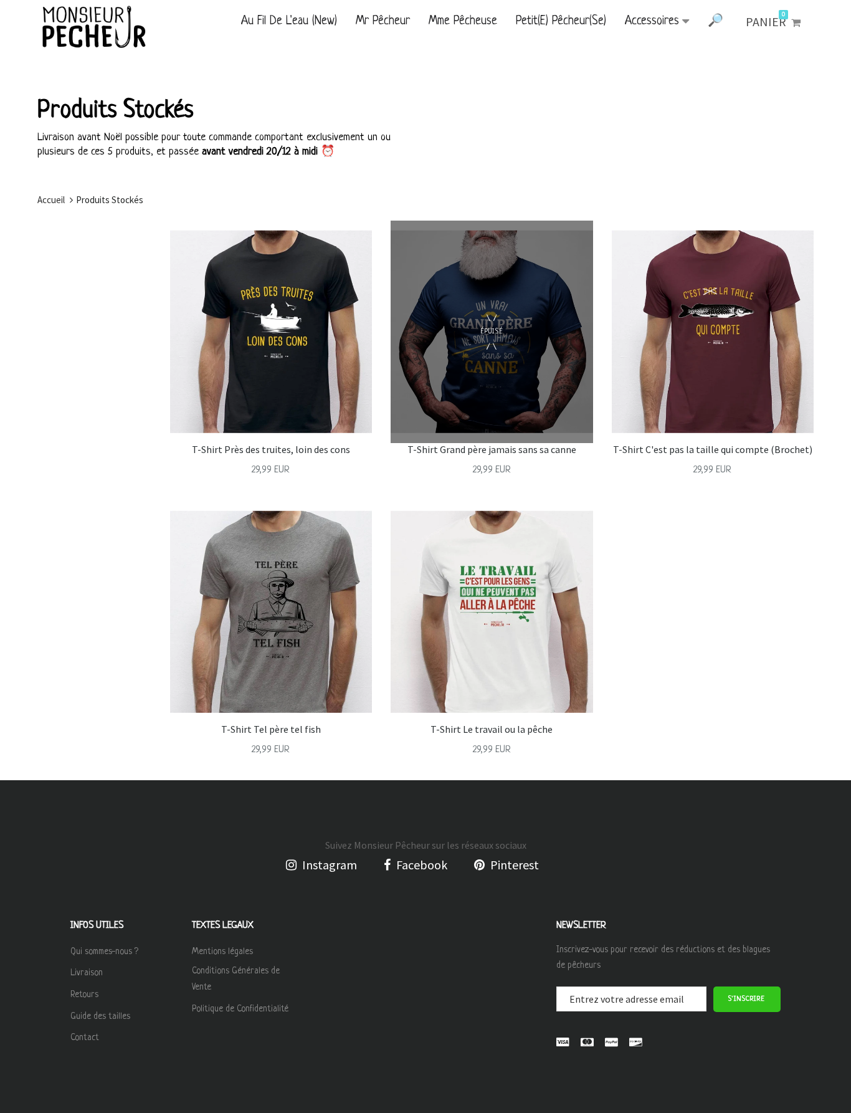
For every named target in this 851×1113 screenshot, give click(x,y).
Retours (84, 995)
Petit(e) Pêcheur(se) (561, 21)
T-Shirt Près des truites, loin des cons (271, 449)
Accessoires (652, 21)
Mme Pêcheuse (463, 21)
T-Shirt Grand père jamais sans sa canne (491, 449)
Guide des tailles (100, 1016)
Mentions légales (222, 952)
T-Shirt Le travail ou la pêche (491, 729)
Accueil (51, 200)
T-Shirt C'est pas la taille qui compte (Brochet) (712, 449)
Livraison (86, 973)
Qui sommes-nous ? (104, 952)
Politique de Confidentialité (240, 1009)
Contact (84, 1038)
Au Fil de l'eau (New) (289, 21)
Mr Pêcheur (383, 21)
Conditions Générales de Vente (236, 979)
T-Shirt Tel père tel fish (271, 729)
